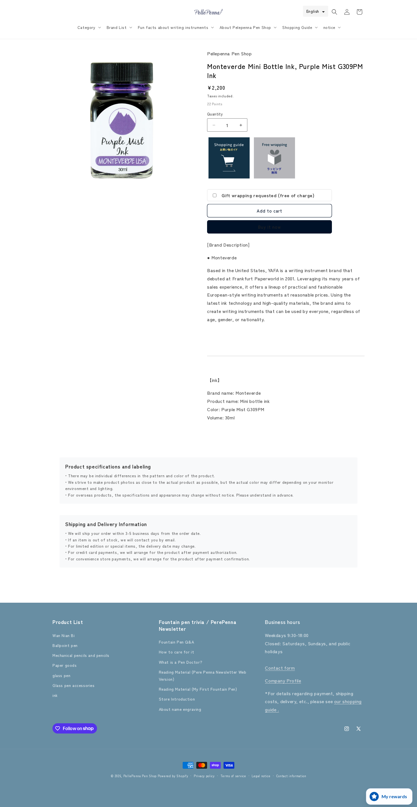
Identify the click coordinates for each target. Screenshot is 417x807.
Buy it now (269, 227)
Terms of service (233, 775)
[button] (88, 27)
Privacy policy (204, 775)
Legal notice (261, 775)
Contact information (291, 775)
